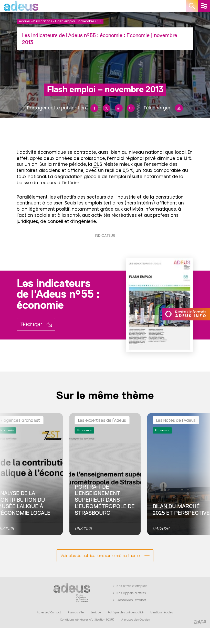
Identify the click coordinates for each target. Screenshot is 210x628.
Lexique (96, 612)
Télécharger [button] (31, 324)
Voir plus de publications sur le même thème (100, 555)
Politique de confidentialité (125, 612)
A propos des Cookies (135, 620)
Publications (42, 21)
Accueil (24, 21)
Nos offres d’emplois (132, 586)
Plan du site (76, 612)
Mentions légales (161, 612)
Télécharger (156, 108)
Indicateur (105, 235)
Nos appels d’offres (131, 593)
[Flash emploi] (151, 305)
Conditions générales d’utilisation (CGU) (87, 620)
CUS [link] (97, 164)
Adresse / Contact (49, 612)
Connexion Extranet (131, 600)
